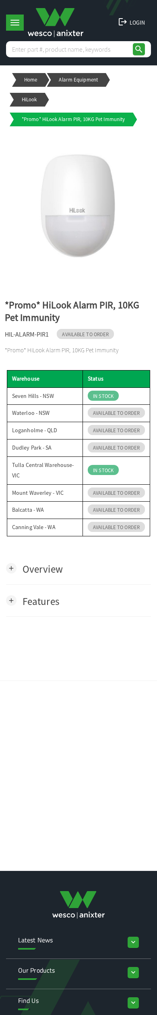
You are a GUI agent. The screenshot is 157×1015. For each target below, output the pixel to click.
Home (30, 79)
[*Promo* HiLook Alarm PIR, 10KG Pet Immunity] (78, 207)
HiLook (29, 99)
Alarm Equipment (78, 79)
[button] (34, 568)
